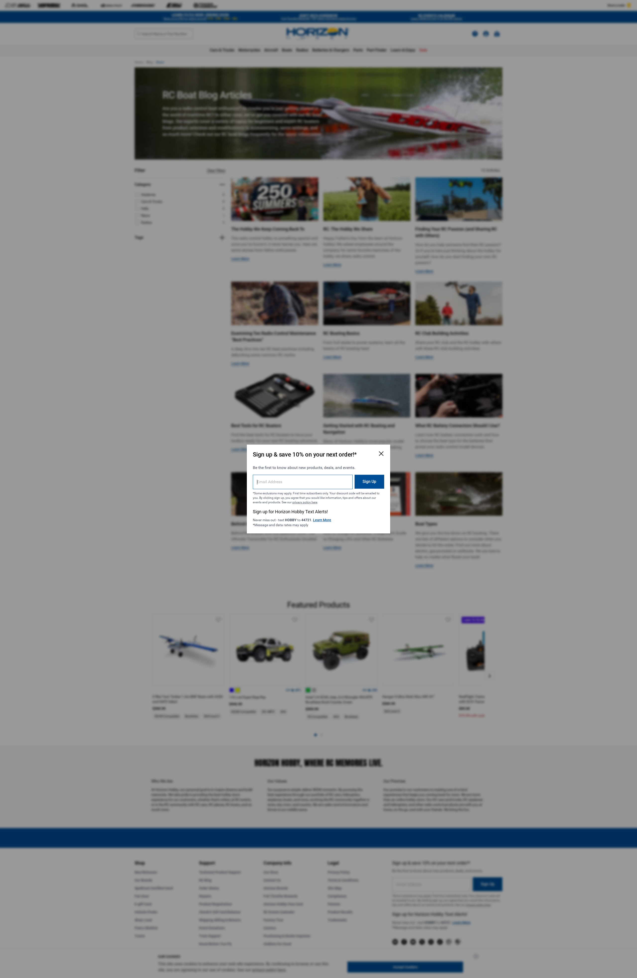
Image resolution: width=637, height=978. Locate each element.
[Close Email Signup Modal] (381, 454)
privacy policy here (304, 502)
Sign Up (369, 481)
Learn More (322, 520)
